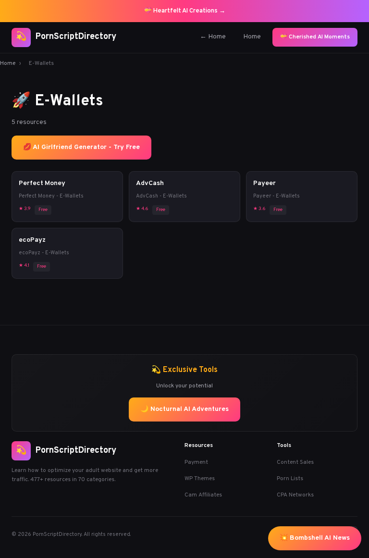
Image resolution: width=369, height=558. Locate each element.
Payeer (264, 183)
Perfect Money (42, 183)
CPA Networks (295, 495)
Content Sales (295, 462)
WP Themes (199, 479)
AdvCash (150, 183)
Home (252, 37)
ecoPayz (32, 240)
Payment (196, 462)
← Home (213, 37)
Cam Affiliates (203, 495)
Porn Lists (290, 479)
